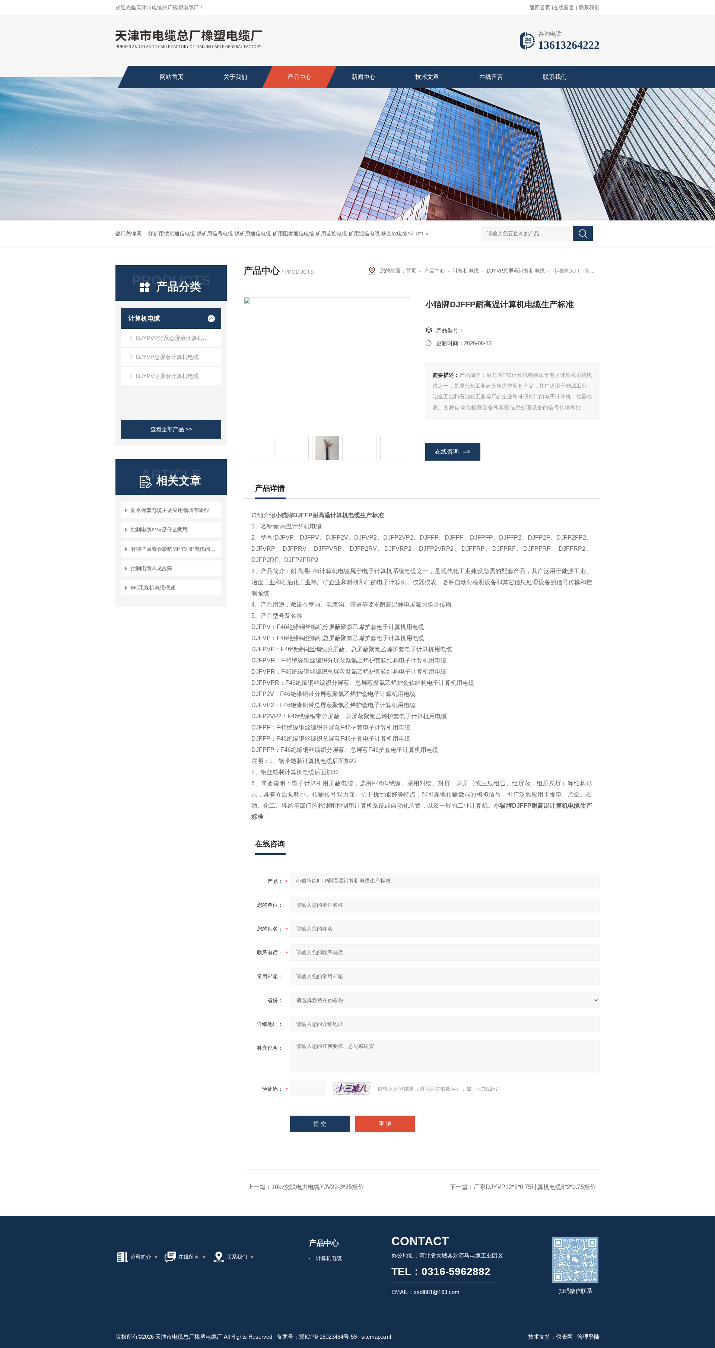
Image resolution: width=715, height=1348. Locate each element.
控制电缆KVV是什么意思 (159, 529)
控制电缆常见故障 (151, 568)
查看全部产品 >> (171, 429)
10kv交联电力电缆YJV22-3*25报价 (317, 1187)
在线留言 (563, 7)
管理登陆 (588, 1336)
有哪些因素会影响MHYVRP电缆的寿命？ (175, 549)
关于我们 (235, 77)
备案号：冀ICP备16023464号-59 (317, 1336)
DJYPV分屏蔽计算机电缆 (167, 376)
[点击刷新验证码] (351, 1088)
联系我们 (589, 7)
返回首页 (540, 7)
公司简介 (140, 1257)
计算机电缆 (144, 318)
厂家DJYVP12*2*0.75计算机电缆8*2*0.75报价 (535, 1187)
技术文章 (427, 77)
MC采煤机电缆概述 (153, 588)
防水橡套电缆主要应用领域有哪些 (170, 510)
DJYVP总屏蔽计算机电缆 (167, 357)
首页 (411, 271)
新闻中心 (363, 77)
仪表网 (564, 1336)
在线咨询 (447, 451)
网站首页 (172, 77)
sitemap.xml (376, 1336)
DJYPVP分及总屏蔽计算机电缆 (175, 338)
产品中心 (299, 77)
